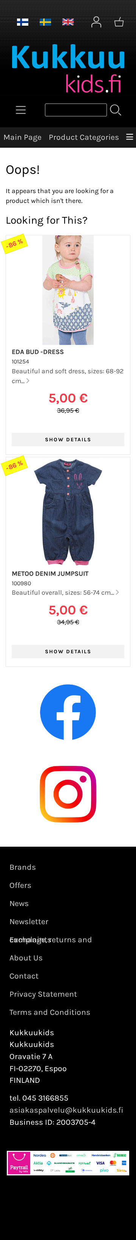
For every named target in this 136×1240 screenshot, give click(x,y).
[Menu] (129, 137)
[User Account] (96, 22)
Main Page (22, 137)
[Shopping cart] (119, 22)
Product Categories (84, 137)
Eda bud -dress (38, 352)
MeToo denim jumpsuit (50, 573)
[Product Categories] (20, 110)
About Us (26, 957)
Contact (24, 975)
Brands (22, 867)
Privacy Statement (43, 994)
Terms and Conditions (49, 1012)
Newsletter (28, 921)
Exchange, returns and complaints (50, 939)
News (19, 903)
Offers (20, 885)
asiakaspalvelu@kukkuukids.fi (66, 1110)
